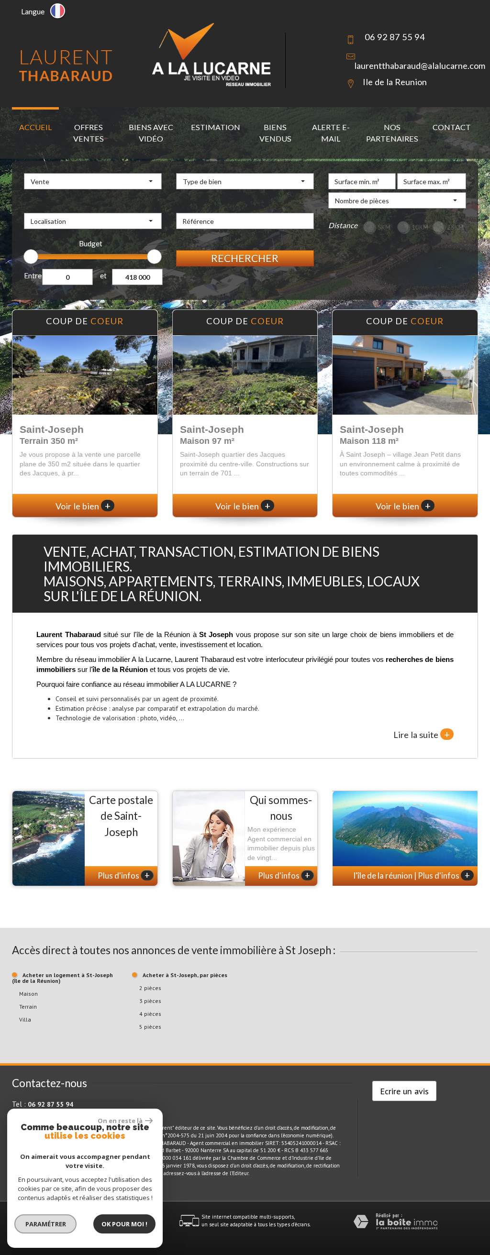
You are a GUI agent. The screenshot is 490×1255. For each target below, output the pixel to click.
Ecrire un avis (404, 1091)
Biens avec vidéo (151, 132)
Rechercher (244, 258)
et (103, 275)
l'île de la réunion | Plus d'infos (412, 875)
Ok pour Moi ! (124, 1224)
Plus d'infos (124, 875)
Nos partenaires (392, 132)
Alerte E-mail (331, 132)
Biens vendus (275, 132)
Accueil (35, 127)
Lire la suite (421, 734)
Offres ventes (88, 132)
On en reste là (120, 1120)
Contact (452, 127)
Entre (33, 275)
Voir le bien (83, 506)
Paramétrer (45, 1224)
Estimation (215, 127)
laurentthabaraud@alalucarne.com (419, 65)
